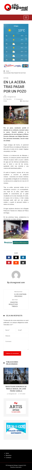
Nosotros (8, 455)
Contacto (8, 457)
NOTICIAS (6, 78)
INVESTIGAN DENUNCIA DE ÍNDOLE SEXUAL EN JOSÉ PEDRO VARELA (16, 389)
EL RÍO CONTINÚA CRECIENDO (20, 294)
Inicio (7, 453)
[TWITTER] (16, 257)
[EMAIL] (23, 262)
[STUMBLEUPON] (16, 262)
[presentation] (5, 381)
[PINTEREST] (9, 262)
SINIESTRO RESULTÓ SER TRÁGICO (13, 303)
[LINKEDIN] (23, 257)
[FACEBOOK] (9, 257)
